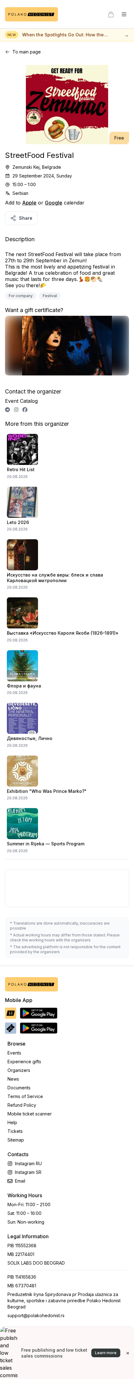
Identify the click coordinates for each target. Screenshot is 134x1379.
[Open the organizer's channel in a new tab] (7, 409)
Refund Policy (21, 1105)
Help (12, 1122)
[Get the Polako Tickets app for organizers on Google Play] (38, 1028)
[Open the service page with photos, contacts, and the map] (67, 348)
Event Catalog (21, 401)
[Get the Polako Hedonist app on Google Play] (38, 1013)
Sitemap (15, 1139)
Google (53, 203)
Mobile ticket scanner (29, 1113)
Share (25, 218)
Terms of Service (25, 1096)
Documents (19, 1087)
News (13, 1079)
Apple (29, 203)
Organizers (18, 1070)
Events (14, 1052)
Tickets (15, 1131)
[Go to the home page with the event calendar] (31, 14)
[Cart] (111, 14)
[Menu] (124, 14)
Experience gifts (24, 1061)
